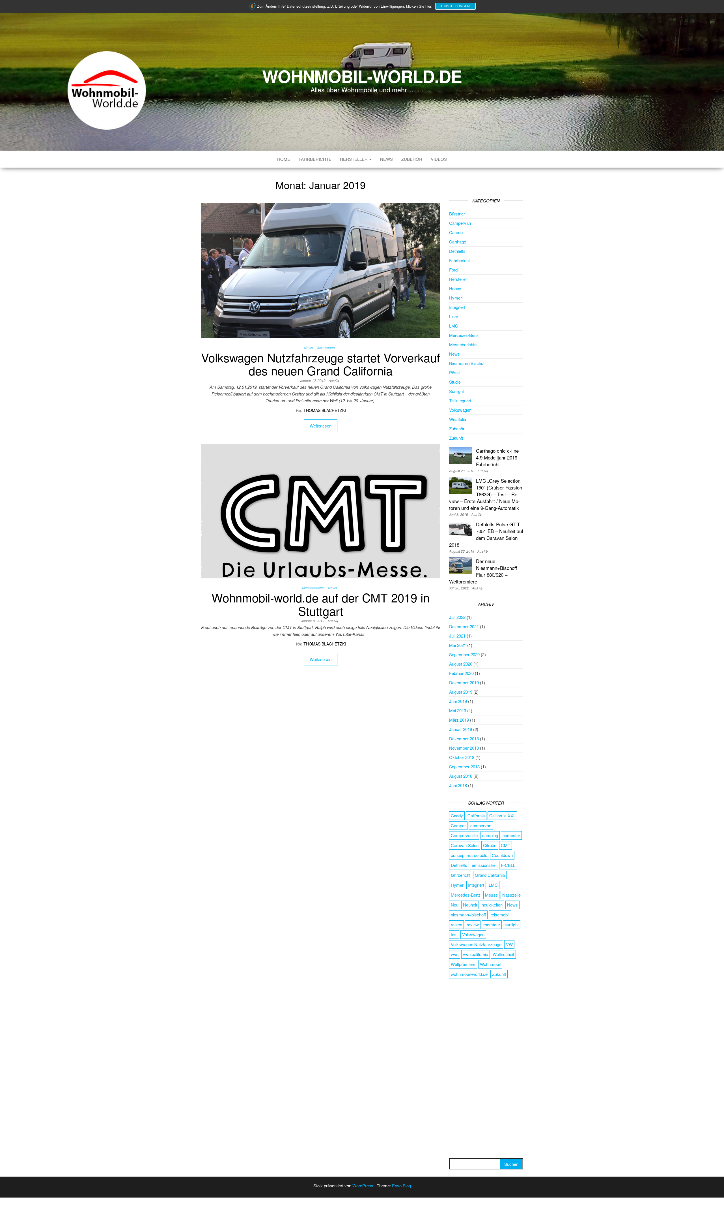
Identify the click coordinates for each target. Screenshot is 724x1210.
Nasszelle (511, 895)
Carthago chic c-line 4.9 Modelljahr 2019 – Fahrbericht (498, 457)
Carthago (457, 242)
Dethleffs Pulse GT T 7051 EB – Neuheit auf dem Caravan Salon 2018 (486, 534)
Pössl (454, 372)
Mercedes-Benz (464, 335)
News (386, 159)
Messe (491, 895)
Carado (456, 232)
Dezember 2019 (464, 682)
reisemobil (499, 915)
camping (490, 835)
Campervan (460, 223)
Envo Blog (401, 1185)
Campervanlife (464, 835)
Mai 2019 (457, 710)
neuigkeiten (492, 905)
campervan (480, 825)
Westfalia (457, 419)
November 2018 (464, 748)
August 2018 (460, 776)
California (476, 815)
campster (511, 835)
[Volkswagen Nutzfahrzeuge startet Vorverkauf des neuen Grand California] (320, 270)
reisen (456, 924)
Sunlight (456, 391)
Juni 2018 (458, 785)
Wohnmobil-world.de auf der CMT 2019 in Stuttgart (321, 604)
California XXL (502, 815)
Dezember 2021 (464, 626)
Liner (453, 316)
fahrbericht (460, 875)
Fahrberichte (315, 159)
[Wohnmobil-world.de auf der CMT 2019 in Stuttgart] (320, 510)
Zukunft (456, 438)
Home (283, 159)
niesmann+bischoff (468, 915)
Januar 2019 (460, 729)
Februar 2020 (461, 673)
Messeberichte (313, 587)
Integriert (457, 307)
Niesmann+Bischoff (467, 363)
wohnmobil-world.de (469, 974)
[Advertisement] (486, 1069)
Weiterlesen (320, 426)
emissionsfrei (484, 865)
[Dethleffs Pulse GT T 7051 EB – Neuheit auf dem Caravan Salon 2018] (460, 528)
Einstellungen (455, 6)
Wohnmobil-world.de (362, 76)
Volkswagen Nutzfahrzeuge (476, 944)
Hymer (455, 298)
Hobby (455, 288)
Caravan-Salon (465, 845)
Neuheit (470, 905)
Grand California (490, 875)
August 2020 (460, 664)
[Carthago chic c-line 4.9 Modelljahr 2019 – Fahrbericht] (460, 455)
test (454, 934)
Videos (439, 159)
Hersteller (354, 159)
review (473, 924)
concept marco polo (469, 855)
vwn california (475, 954)
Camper (458, 825)
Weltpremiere (463, 964)
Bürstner (457, 214)
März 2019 (459, 720)
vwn (454, 954)
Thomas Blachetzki (324, 410)
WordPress (362, 1185)
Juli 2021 (457, 636)
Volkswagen (325, 347)
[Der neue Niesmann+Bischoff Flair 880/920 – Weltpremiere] (460, 565)
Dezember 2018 (464, 738)
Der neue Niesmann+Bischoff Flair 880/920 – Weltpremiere (483, 571)
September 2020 (464, 654)
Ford (453, 270)
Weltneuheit (503, 954)
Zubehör (411, 159)
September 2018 (464, 766)
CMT (505, 845)
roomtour (491, 924)
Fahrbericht (459, 260)
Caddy (457, 815)
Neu (454, 905)
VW (509, 944)
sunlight (512, 924)
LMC (453, 326)
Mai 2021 (457, 645)
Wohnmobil (490, 964)
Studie (455, 382)
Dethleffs (457, 251)
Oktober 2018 (461, 757)
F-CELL (508, 865)
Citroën (489, 845)
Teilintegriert (460, 400)
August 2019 (460, 692)
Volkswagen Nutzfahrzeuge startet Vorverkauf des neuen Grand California (320, 364)
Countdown (502, 855)
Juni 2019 (458, 701)
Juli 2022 (457, 617)
